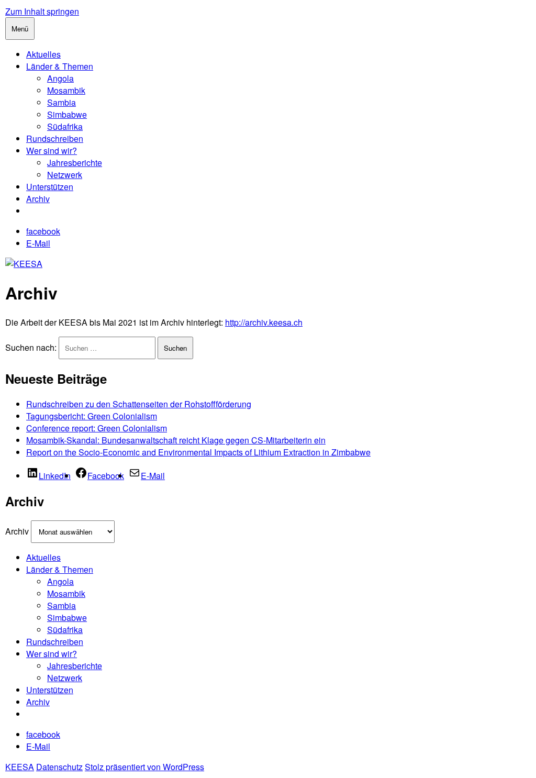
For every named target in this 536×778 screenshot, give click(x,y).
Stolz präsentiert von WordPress (144, 767)
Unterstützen (49, 187)
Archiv (38, 199)
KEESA (19, 767)
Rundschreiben (54, 138)
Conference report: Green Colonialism (96, 428)
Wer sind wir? (51, 151)
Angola (60, 78)
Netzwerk (64, 175)
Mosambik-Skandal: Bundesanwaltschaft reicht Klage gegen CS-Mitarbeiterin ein (176, 440)
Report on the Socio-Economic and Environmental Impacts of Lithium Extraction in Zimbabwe (198, 452)
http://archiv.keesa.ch (264, 322)
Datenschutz (59, 767)
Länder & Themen (59, 66)
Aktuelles (43, 54)
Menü (20, 29)
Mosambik (66, 90)
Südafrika (65, 126)
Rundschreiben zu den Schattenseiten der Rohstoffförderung (138, 404)
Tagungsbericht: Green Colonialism (91, 416)
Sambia (61, 102)
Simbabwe (67, 114)
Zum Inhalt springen (42, 11)
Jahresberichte (74, 163)
